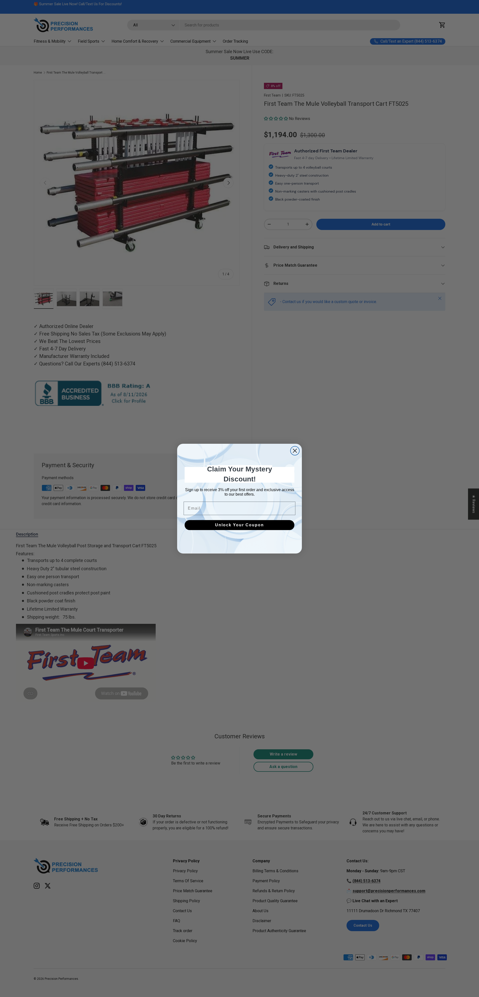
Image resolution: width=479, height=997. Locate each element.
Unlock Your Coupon (239, 525)
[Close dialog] (294, 450)
